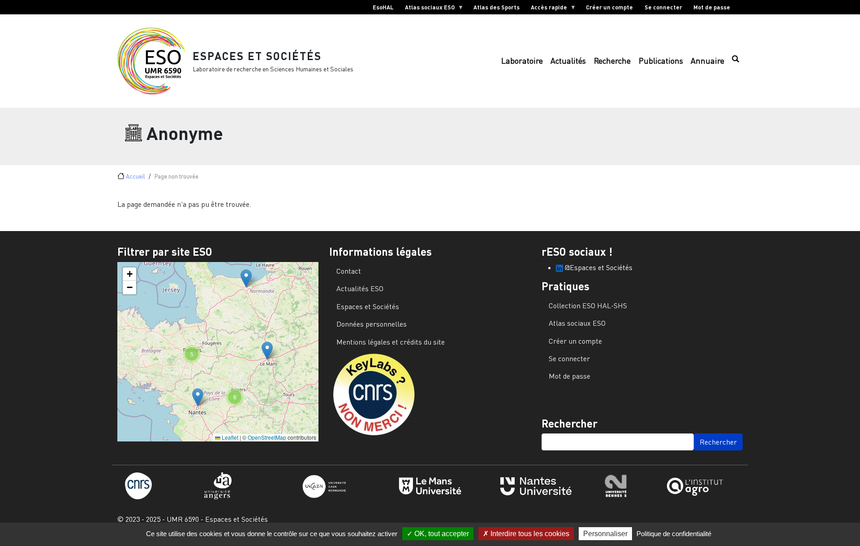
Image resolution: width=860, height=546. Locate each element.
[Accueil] (155, 61)
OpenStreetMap (267, 437)
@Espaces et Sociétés (597, 267)
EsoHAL (383, 7)
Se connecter (663, 7)
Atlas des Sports (496, 7)
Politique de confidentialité (673, 533)
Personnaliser (605, 533)
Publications (661, 61)
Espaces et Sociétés (257, 55)
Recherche (612, 61)
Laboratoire (522, 61)
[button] (246, 278)
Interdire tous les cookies (529, 533)
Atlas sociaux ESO (427, 9)
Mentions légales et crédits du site (390, 341)
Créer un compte (609, 7)
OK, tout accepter (441, 533)
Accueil (135, 176)
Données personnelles (371, 323)
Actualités (568, 61)
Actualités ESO (359, 288)
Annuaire (707, 61)
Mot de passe (711, 7)
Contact (348, 270)
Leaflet (229, 437)
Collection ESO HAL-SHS (588, 305)
